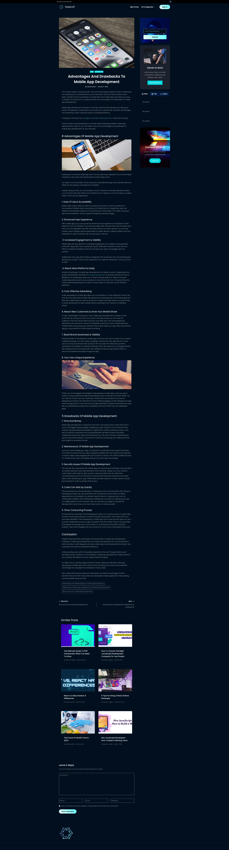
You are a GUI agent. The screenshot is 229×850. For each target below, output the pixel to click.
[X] (164, 846)
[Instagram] (168, 846)
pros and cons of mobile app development (77, 591)
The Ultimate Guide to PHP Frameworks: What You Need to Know (76, 654)
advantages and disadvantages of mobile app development (83, 583)
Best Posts (134, 7)
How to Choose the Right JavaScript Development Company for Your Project (113, 654)
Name (63, 801)
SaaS (91, 71)
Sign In (165, 7)
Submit (155, 37)
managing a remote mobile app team (97, 118)
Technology (99, 71)
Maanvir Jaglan (70, 660)
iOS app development (97, 275)
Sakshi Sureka (91, 87)
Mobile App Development (101, 587)
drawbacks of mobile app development (76, 587)
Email (88, 801)
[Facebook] (160, 846)
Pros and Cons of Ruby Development (73, 603)
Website (115, 801)
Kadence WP (95, 846)
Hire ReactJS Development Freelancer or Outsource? (118, 604)
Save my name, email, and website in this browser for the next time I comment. (89, 806)
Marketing (164, 833)
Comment (64, 775)
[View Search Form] (170, 1)
